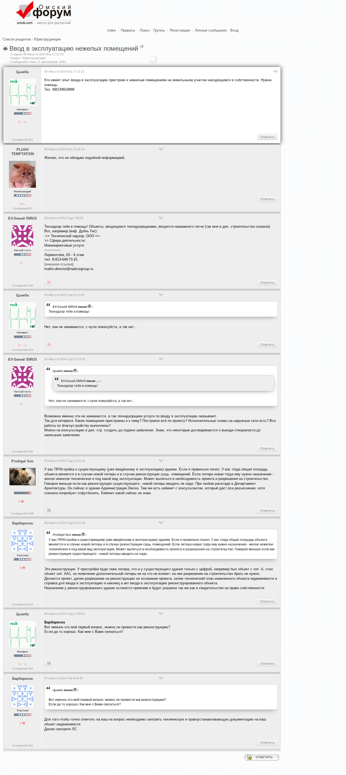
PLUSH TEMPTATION (22, 152)
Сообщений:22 (22, 208)
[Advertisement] (142, 112)
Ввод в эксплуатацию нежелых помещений (73, 48)
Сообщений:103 (22, 604)
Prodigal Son (22, 461)
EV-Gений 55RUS (22, 218)
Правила (128, 30)
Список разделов (17, 39)
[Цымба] (48, 282)
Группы (159, 30)
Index (111, 30)
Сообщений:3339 (22, 513)
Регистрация (180, 30)
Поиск (144, 30)
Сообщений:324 (22, 139)
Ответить (267, 137)
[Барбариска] (48, 510)
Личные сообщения (211, 30)
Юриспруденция (47, 39)
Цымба (22, 72)
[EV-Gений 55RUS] (48, 345)
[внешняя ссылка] (59, 264)
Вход (234, 30)
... (97, 381)
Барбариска (22, 523)
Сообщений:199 (22, 285)
